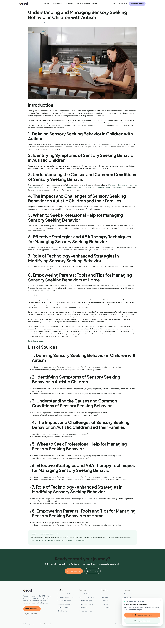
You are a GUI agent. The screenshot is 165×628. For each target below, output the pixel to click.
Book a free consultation (142, 615)
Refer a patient (120, 624)
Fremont (105, 601)
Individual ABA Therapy (65, 594)
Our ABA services (67, 541)
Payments (83, 607)
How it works (80, 541)
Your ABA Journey (83, 4)
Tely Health (48, 624)
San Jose (105, 594)
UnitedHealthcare (86, 604)
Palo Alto (105, 604)
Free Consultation (137, 3)
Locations (68, 4)
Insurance (57, 4)
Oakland (105, 597)
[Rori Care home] (23, 3)
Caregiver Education (64, 604)
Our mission (127, 594)
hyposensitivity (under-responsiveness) (108, 187)
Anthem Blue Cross (86, 597)
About (94, 4)
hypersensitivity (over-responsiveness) (76, 187)
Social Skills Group (64, 601)
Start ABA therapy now (37, 341)
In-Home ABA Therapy (65, 597)
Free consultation (37, 541)
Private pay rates (85, 611)
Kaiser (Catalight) (85, 601)
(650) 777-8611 (92, 571)
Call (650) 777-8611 (120, 4)
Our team (127, 597)
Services (46, 4)
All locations (106, 607)
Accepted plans (85, 594)
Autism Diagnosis (63, 607)
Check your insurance (52, 541)
